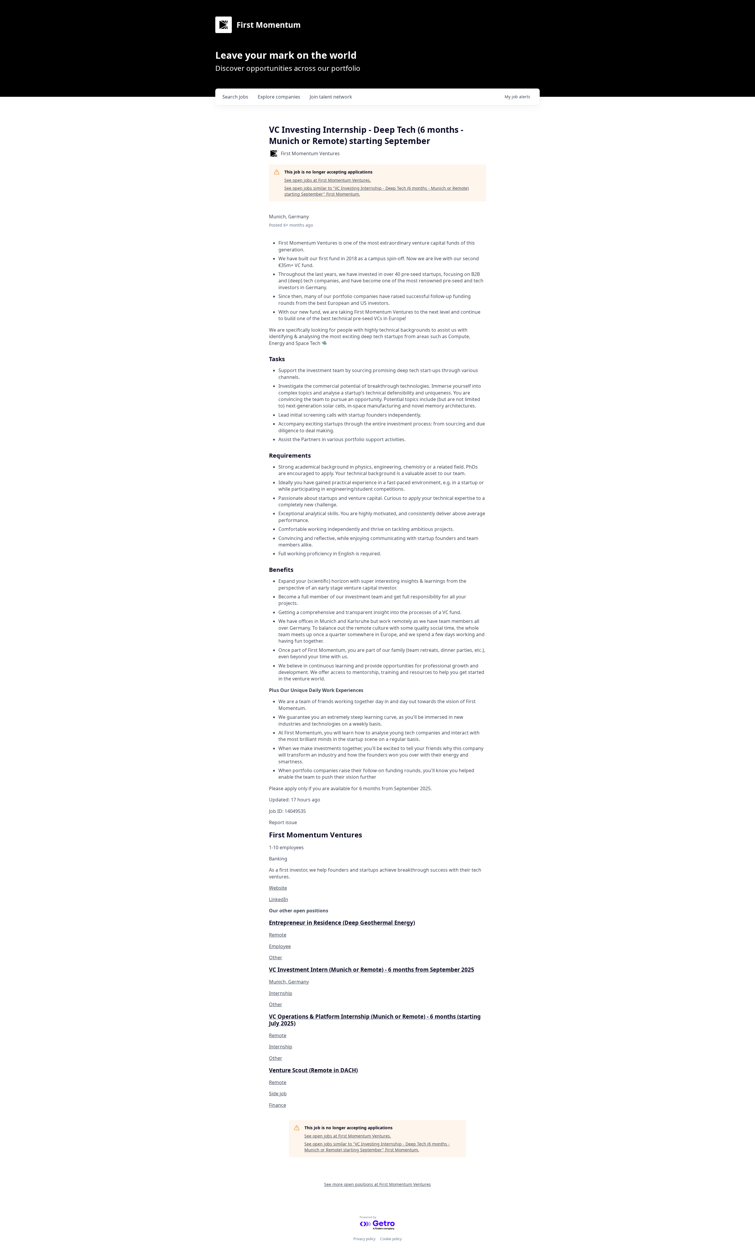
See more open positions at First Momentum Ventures (377, 1184)
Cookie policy (391, 1238)
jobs (235, 97)
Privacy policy (364, 1238)
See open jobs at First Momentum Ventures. (327, 180)
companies (279, 97)
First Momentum (269, 24)
